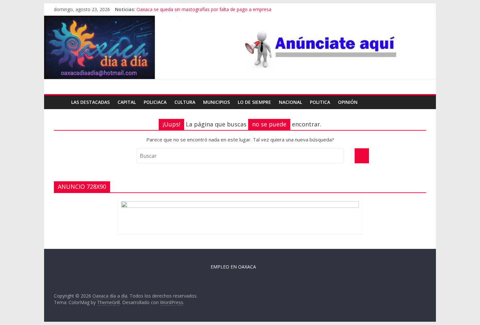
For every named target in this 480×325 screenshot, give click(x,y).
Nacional (290, 102)
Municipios (216, 102)
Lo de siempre (254, 102)
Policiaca (155, 102)
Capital (127, 102)
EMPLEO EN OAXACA (233, 267)
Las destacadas (90, 102)
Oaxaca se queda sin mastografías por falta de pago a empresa (203, 12)
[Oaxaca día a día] (240, 47)
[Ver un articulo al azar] (419, 102)
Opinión (348, 102)
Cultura (184, 102)
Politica (320, 102)
